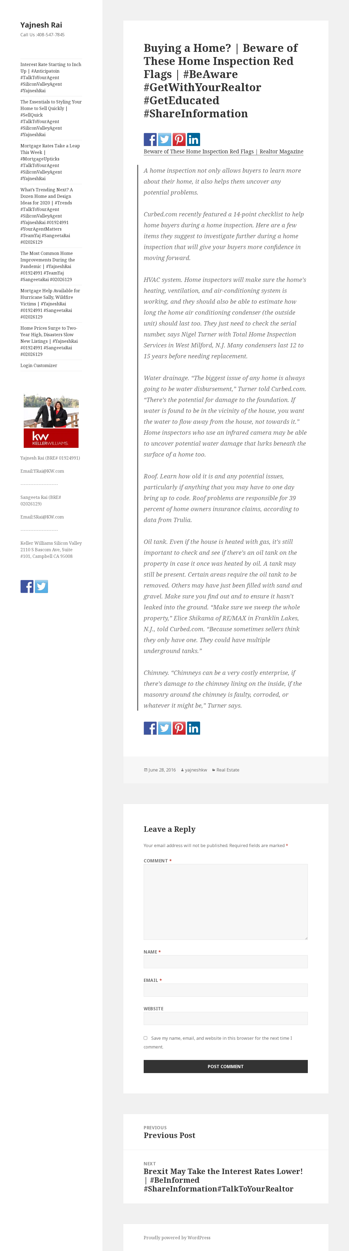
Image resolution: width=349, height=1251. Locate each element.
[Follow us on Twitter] (41, 586)
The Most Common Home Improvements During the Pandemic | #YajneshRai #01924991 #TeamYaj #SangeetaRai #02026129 (47, 266)
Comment (158, 861)
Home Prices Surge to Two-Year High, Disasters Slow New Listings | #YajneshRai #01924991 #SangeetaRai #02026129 (49, 341)
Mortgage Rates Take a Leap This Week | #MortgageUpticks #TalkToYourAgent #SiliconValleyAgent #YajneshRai (50, 162)
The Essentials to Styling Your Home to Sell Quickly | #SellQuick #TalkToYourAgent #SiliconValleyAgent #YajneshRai (51, 118)
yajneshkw (196, 770)
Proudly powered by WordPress (177, 1238)
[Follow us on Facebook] (27, 586)
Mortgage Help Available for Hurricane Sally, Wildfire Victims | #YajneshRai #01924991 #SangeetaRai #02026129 (50, 304)
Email (153, 980)
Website (153, 1009)
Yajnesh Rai (41, 25)
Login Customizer (38, 365)
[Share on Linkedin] (193, 139)
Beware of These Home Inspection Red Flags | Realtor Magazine (223, 151)
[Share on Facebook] (150, 139)
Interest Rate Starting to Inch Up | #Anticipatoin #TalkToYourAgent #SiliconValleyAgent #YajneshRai (50, 77)
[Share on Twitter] (164, 139)
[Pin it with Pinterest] (179, 139)
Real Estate (227, 770)
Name (152, 952)
